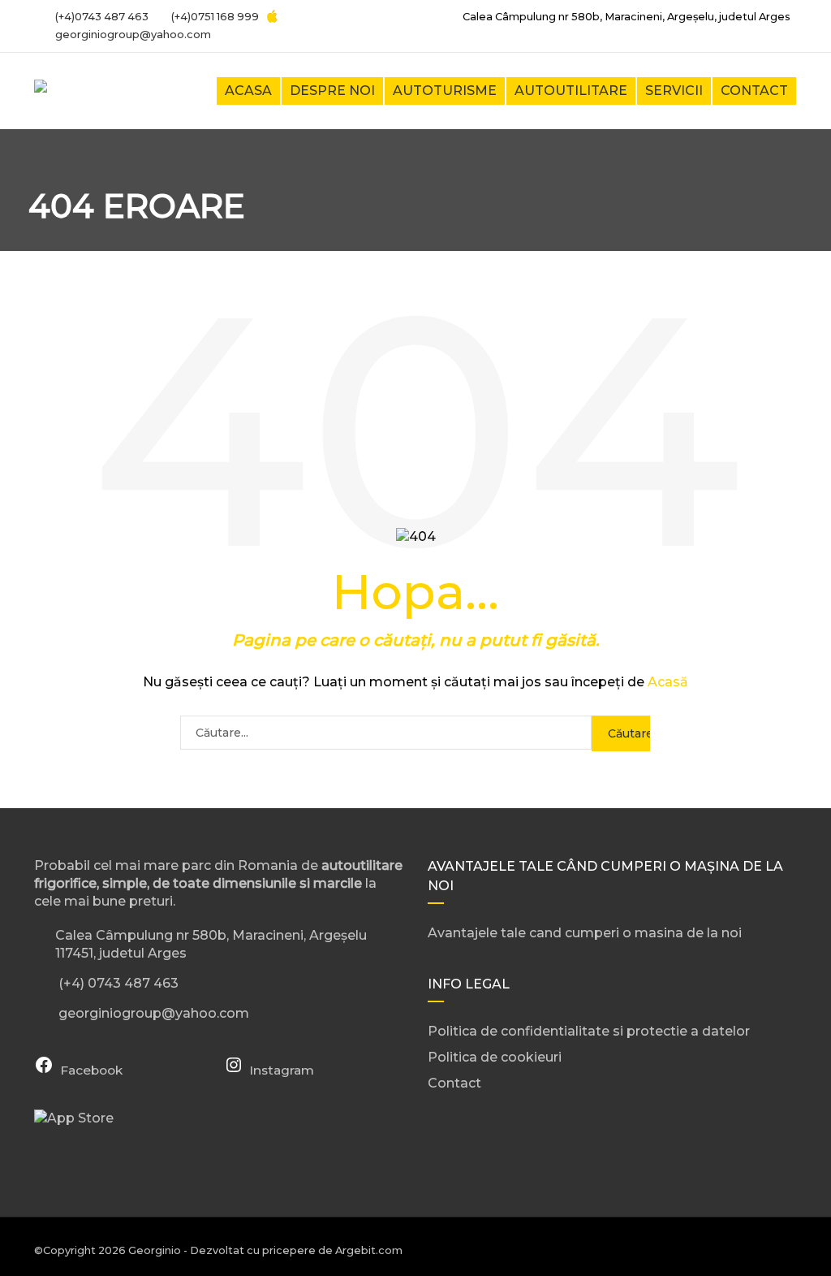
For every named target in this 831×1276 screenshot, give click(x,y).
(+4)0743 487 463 (101, 17)
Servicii (674, 90)
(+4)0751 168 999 (214, 17)
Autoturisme (445, 90)
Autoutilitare (571, 90)
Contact (754, 90)
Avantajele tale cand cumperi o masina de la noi (585, 933)
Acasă (668, 682)
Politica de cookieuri (495, 1057)
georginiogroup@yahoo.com (133, 34)
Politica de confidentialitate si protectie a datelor (589, 1031)
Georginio (154, 1250)
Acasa (248, 90)
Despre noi (332, 90)
